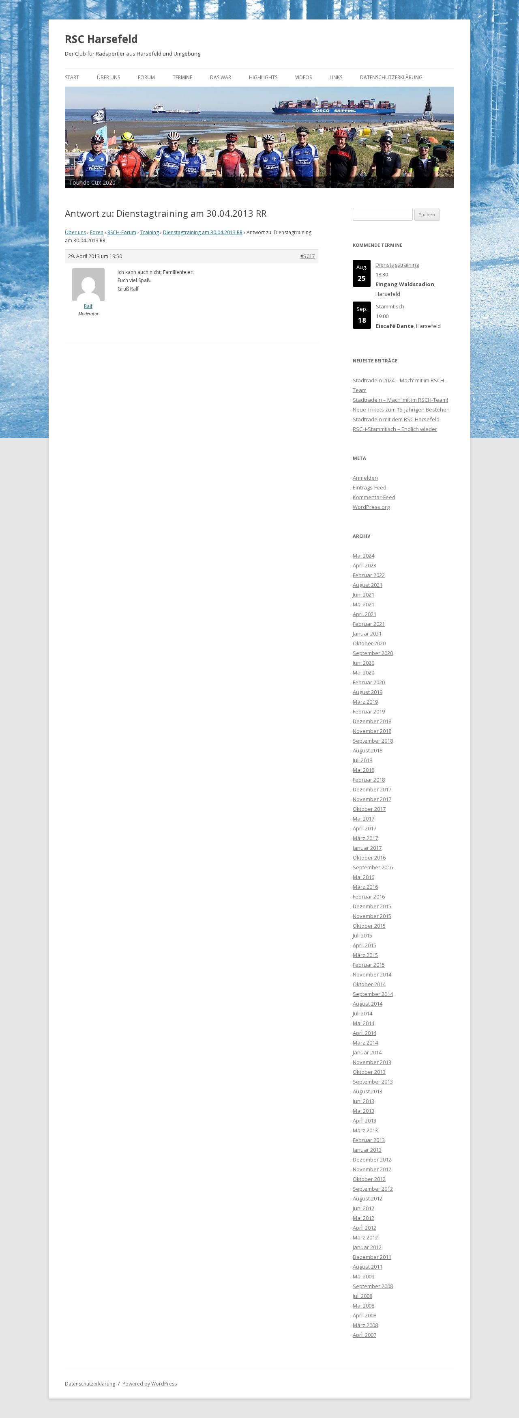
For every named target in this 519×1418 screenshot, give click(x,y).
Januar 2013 (367, 1149)
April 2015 (364, 945)
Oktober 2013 (369, 1071)
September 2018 (373, 740)
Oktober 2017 (369, 808)
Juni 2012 (363, 1208)
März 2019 (365, 701)
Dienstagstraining (397, 264)
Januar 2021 (367, 633)
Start (72, 77)
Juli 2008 (362, 1295)
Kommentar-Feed (374, 497)
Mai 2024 (363, 555)
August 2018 (367, 750)
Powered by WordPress (149, 1383)
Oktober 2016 (369, 857)
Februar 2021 (369, 623)
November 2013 (372, 1062)
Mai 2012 (363, 1218)
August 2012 (367, 1198)
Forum (146, 77)
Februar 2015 (369, 964)
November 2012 (372, 1169)
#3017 (307, 256)
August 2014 (367, 1003)
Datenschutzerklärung (391, 77)
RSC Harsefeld (101, 39)
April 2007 (364, 1334)
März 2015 (365, 955)
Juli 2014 (362, 1013)
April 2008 (364, 1315)
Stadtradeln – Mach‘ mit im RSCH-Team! (400, 399)
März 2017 (365, 838)
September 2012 (373, 1188)
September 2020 (373, 653)
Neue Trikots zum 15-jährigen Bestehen (401, 409)
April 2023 (364, 565)
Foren (96, 232)
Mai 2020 (363, 672)
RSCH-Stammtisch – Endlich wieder (395, 429)
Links (336, 77)
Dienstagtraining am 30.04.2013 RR (202, 232)
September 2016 (373, 867)
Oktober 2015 (369, 925)
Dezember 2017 (372, 789)
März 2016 (365, 886)
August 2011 (367, 1266)
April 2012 (364, 1227)
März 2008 (365, 1325)
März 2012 (365, 1237)
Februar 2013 (369, 1140)
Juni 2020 (363, 662)
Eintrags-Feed (369, 487)
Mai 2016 (363, 877)
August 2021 (367, 584)
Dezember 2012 (372, 1159)
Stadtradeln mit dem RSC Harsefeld (396, 419)
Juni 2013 (363, 1101)
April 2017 (364, 828)
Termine (182, 77)
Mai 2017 (363, 818)
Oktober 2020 (369, 643)
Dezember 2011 (372, 1257)
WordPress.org (371, 507)
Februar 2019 (369, 711)
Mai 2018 (363, 770)
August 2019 (367, 692)
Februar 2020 (369, 682)
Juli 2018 (362, 760)
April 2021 (364, 614)
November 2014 (372, 974)
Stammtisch (390, 306)
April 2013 (364, 1120)
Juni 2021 (363, 594)
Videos (303, 77)
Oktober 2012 (369, 1179)
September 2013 (373, 1081)
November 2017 (372, 799)
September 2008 (373, 1286)
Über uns (108, 77)
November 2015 (372, 916)
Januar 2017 (367, 847)
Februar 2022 (369, 575)
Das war (220, 77)
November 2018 (372, 731)
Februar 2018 (369, 779)
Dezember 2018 (372, 721)
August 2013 (367, 1091)
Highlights (263, 77)
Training (149, 232)
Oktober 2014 (369, 984)
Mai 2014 (363, 1023)
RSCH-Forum (121, 232)
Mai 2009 (363, 1276)
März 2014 (365, 1042)
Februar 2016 (369, 896)
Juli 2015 (362, 935)
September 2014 (373, 994)
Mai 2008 (363, 1305)
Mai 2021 (363, 604)
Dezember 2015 (372, 906)
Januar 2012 (367, 1247)
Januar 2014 (367, 1052)
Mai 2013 (363, 1110)
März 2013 (365, 1130)
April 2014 (364, 1033)
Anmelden (365, 477)
